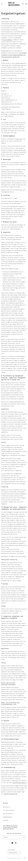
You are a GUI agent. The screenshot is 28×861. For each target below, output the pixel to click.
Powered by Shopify (17, 858)
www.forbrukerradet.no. (20, 782)
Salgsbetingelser (7, 817)
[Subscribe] (23, 837)
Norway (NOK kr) (13, 852)
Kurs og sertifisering (8, 810)
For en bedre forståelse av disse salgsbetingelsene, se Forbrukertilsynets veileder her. (14, 55)
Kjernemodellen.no (8, 813)
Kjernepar (12, 858)
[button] (2, 3)
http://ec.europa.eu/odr (10, 793)
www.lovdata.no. (8, 39)
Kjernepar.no (6, 807)
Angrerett (5, 820)
